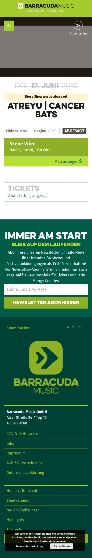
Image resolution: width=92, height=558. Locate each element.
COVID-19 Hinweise (22, 434)
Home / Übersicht (22, 490)
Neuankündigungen (23, 510)
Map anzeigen (66, 161)
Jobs (10, 443)
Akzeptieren (62, 546)
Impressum (16, 453)
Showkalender (19, 500)
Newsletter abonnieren (46, 302)
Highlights (15, 520)
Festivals (14, 529)
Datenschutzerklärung (25, 472)
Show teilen (78, 33)
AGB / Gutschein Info (24, 463)
